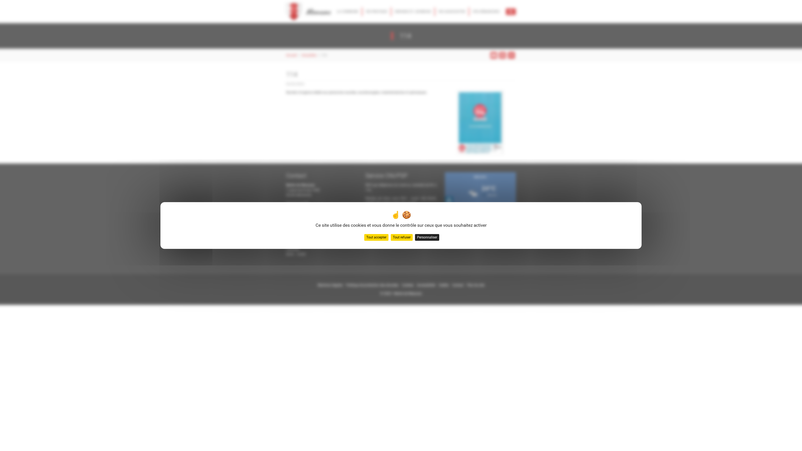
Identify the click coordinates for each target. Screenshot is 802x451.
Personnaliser (427, 237)
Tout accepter (376, 237)
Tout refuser (402, 237)
